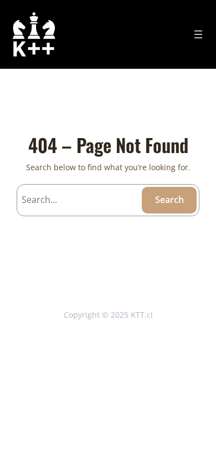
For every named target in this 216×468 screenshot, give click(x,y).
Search (169, 200)
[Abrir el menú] (198, 34)
